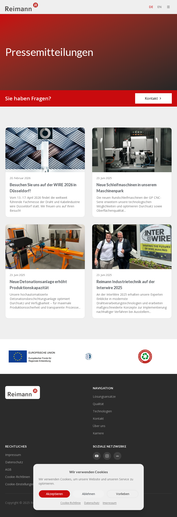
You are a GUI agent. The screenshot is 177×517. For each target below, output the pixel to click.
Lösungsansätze (104, 396)
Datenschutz (91, 503)
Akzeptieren (54, 494)
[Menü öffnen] (168, 6)
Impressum (13, 455)
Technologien (102, 411)
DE (151, 7)
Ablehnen (88, 494)
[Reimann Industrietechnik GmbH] (21, 7)
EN (159, 7)
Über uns (99, 426)
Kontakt (151, 98)
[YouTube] (97, 456)
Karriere (98, 433)
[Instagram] (107, 456)
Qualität (98, 404)
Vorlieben (122, 494)
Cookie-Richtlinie (70, 503)
